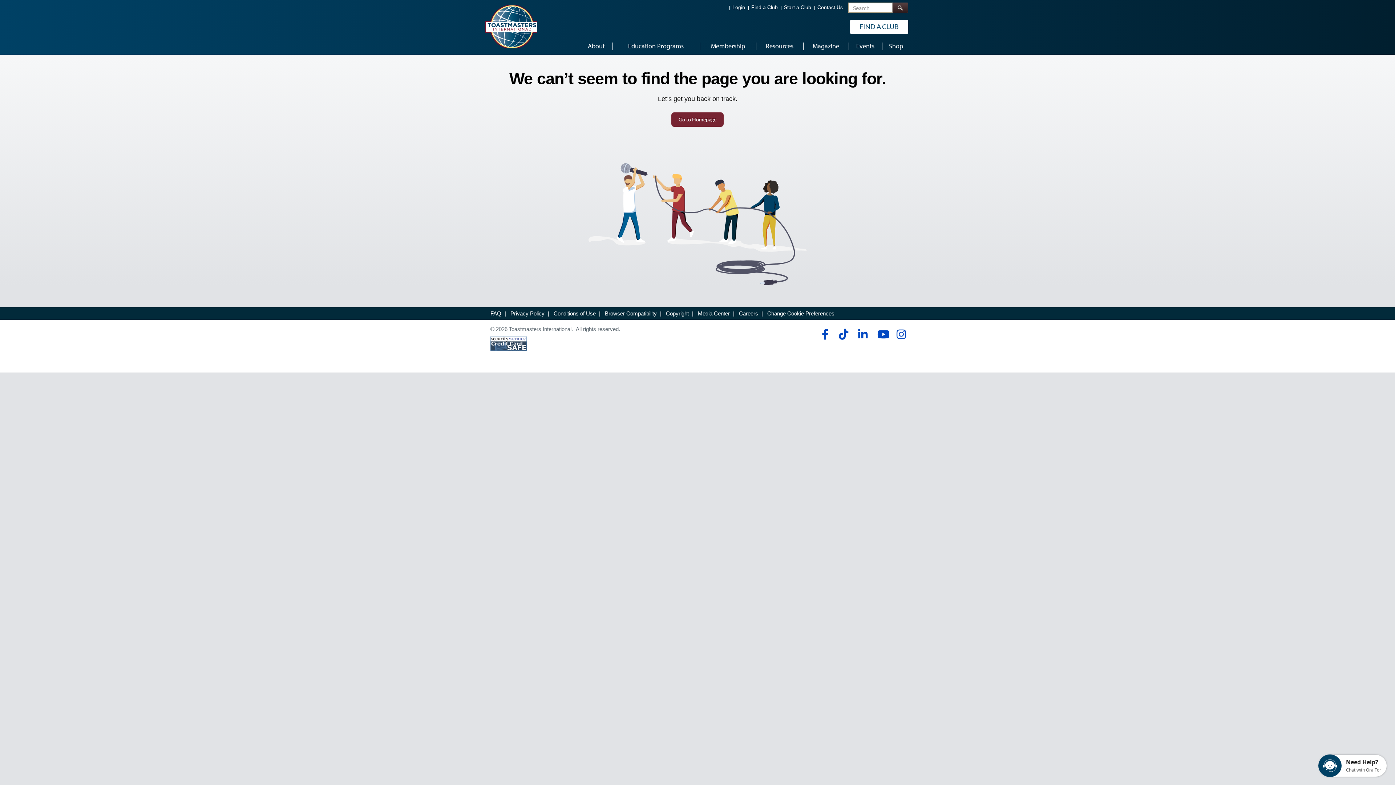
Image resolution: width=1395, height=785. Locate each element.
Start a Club (797, 7)
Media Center (714, 313)
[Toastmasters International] (511, 26)
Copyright (677, 313)
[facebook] (824, 334)
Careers (748, 313)
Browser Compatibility (631, 313)
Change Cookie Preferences (800, 313)
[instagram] (901, 334)
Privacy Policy (527, 313)
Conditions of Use (575, 313)
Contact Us (830, 7)
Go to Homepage (697, 119)
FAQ (495, 313)
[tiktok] (843, 334)
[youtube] (882, 334)
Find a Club (764, 7)
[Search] (900, 8)
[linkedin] (862, 334)
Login (738, 7)
